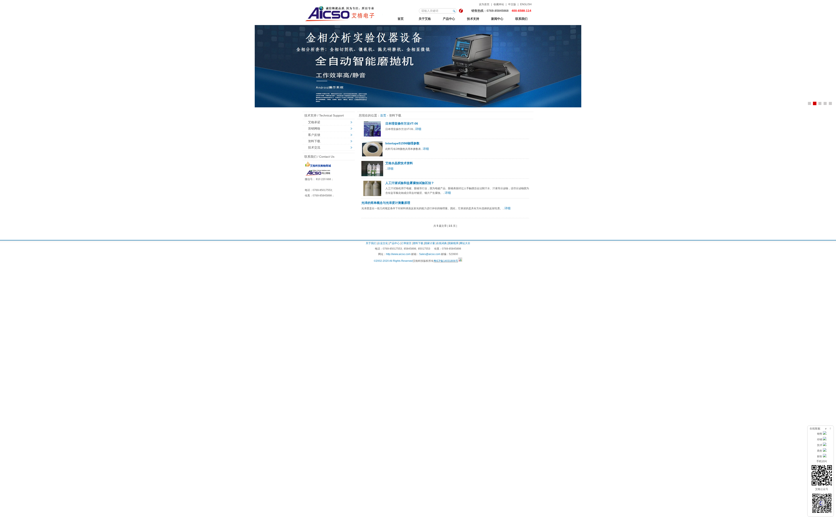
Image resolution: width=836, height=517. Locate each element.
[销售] (824, 433)
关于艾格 (425, 18)
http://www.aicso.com (398, 254)
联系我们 (521, 18)
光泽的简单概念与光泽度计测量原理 (385, 202)
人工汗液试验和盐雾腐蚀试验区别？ (409, 183)
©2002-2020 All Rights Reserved (393, 260)
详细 (418, 129)
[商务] (824, 450)
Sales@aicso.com (429, 254)
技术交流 (314, 147)
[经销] (824, 439)
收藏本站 (499, 4)
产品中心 (449, 18)
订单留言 (406, 243)
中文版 (512, 4)
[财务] (824, 456)
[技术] (824, 445)
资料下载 (314, 141)
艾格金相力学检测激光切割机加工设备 (344, 12)
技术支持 (473, 18)
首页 (401, 18)
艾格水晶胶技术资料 (399, 163)
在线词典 (441, 243)
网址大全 (465, 243)
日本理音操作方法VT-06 (401, 123)
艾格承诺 (314, 122)
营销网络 (314, 128)
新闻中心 (497, 18)
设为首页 (484, 4)
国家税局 (453, 243)
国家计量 (430, 243)
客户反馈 (314, 135)
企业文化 (383, 243)
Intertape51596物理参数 (402, 143)
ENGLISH (526, 4)
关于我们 (371, 243)
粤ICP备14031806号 (446, 260)
